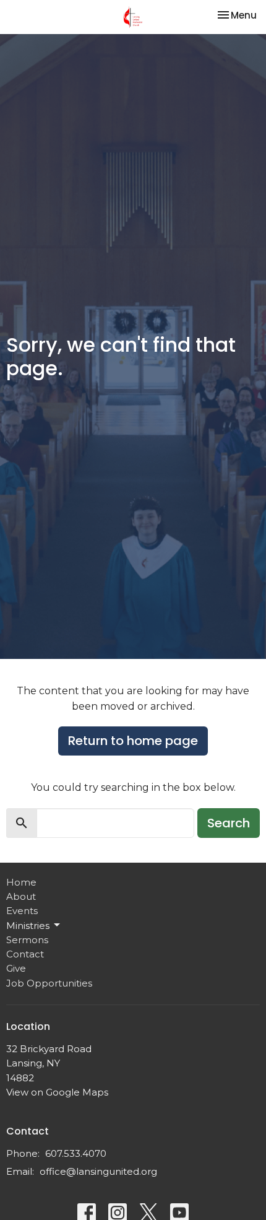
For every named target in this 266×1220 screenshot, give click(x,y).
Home (21, 882)
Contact (25, 954)
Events (22, 911)
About (21, 896)
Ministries (27, 925)
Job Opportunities (49, 983)
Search (228, 823)
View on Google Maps (57, 1092)
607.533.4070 (75, 1153)
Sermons (27, 940)
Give (16, 968)
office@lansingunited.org (98, 1171)
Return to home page (133, 740)
